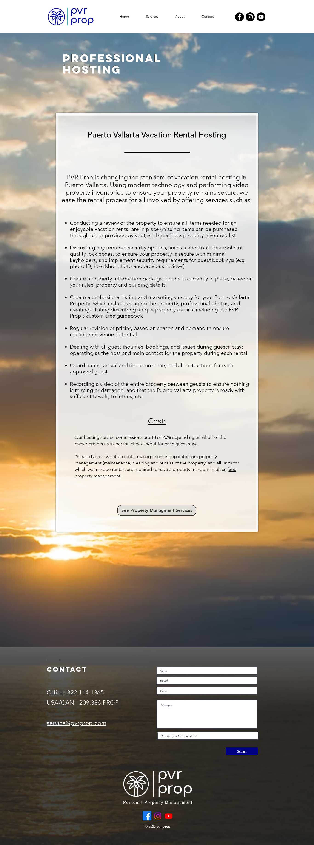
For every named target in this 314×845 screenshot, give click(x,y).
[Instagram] (250, 16)
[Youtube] (168, 815)
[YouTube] (261, 16)
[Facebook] (239, 16)
